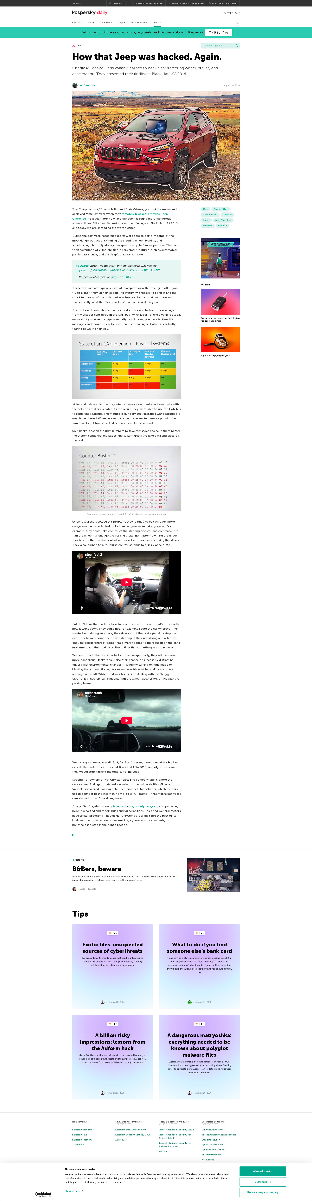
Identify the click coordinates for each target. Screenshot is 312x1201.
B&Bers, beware (96, 869)
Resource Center (139, 22)
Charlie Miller (220, 209)
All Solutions (208, 1160)
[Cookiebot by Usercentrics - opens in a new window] (43, 1194)
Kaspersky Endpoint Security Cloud (132, 1135)
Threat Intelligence (211, 1154)
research (207, 225)
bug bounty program (143, 806)
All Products (78, 1144)
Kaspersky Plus (79, 1135)
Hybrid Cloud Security (212, 1144)
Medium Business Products (174, 1121)
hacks (206, 220)
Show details (72, 1191)
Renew (91, 22)
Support (121, 22)
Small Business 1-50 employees (149, 3)
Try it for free (218, 32)
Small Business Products (129, 1121)
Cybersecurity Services (213, 1130)
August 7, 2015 (121, 277)
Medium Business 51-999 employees (188, 3)
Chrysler (227, 214)
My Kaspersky (230, 12)
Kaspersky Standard (82, 1130)
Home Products (120, 3)
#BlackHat (83, 265)
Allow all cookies (262, 1171)
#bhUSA (115, 270)
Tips (114, 933)
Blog (156, 22)
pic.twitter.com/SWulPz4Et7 (141, 270)
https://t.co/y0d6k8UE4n (92, 270)
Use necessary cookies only (263, 1192)
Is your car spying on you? (215, 355)
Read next (80, 860)
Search (237, 45)
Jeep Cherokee (223, 220)
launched (119, 806)
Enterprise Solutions (213, 1121)
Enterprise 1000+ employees (224, 3)
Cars (78, 45)
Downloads (106, 22)
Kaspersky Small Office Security (130, 1130)
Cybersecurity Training (213, 1149)
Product (76, 22)
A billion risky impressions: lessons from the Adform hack (112, 1041)
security (222, 225)
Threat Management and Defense (219, 1135)
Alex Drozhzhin (87, 85)
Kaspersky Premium (82, 1140)
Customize (261, 1181)
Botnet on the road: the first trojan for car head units (220, 319)
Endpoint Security (211, 1140)
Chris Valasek (210, 214)
